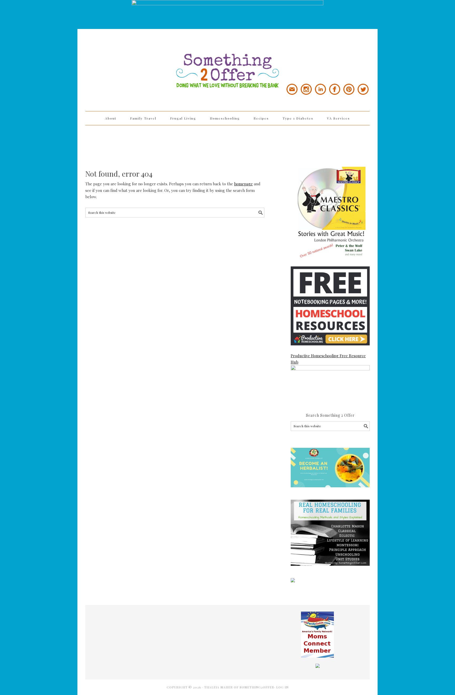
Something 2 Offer (132, 55)
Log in (282, 687)
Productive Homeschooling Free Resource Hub (328, 359)
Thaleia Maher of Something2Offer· (240, 687)
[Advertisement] (227, 142)
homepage (243, 183)
